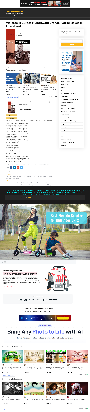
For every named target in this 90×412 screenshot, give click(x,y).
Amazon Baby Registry (12, 142)
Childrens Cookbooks (67, 102)
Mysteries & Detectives (67, 142)
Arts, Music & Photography (68, 93)
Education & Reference (67, 118)
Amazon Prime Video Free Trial (14, 161)
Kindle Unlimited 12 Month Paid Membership (17, 133)
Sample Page (11, 19)
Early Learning (65, 114)
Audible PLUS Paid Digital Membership (15, 126)
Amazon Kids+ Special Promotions (15, 155)
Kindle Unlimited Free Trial (12, 147)
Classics (63, 105)
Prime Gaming (9, 150)
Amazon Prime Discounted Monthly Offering (17, 152)
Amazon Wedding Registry (13, 144)
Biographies (64, 96)
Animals (63, 87)
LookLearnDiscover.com (14, 12)
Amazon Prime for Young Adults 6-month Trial (17, 141)
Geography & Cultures (67, 124)
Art (62, 90)
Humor (63, 136)
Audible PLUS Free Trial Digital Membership (16, 136)
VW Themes (31, 197)
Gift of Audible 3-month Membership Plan (16, 128)
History (63, 130)
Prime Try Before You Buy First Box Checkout (17, 156)
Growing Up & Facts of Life (68, 127)
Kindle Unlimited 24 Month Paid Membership (17, 125)
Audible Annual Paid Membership (14, 122)
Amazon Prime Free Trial (12, 145)
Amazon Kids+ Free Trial (12, 153)
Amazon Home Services (12, 148)
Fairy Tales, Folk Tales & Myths (69, 121)
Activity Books (65, 84)
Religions (63, 145)
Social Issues (16, 171)
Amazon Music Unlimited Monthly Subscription (18, 158)
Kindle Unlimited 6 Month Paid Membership (17, 139)
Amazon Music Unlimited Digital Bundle (16, 159)
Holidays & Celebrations (67, 133)
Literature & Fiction (66, 139)
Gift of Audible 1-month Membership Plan (16, 131)
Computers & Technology (68, 111)
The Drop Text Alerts (11, 137)
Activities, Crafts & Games (68, 81)
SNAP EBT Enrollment (11, 134)
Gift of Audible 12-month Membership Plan (17, 123)
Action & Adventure (66, 78)
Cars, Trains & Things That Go (69, 99)
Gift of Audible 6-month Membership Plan (16, 130)
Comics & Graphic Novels (68, 108)
